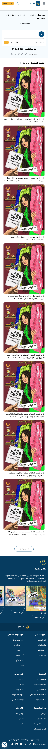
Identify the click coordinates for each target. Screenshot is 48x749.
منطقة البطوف (40, 699)
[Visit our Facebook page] (34, 744)
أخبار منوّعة (19, 674)
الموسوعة (20, 689)
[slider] (24, 38)
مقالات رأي (20, 660)
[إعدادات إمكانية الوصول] (4, 744)
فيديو (22, 665)
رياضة (22, 684)
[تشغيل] (41, 34)
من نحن (43, 713)
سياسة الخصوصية (40, 724)
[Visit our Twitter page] (26, 744)
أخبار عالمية (20, 655)
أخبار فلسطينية (18, 640)
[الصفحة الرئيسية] (34, 3)
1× (6, 42)
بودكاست (42, 655)
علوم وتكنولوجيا (18, 694)
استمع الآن (37, 617)
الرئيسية (41, 15)
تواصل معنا (19, 719)
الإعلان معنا (19, 713)
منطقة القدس (41, 679)
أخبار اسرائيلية (19, 645)
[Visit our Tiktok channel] (13, 744)
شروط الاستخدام (40, 729)
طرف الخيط (21, 15)
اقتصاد (21, 679)
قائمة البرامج (41, 645)
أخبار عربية (20, 650)
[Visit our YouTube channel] (22, 744)
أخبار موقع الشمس (15, 634)
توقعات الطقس (18, 699)
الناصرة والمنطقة (40, 684)
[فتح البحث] (17, 3)
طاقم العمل (42, 719)
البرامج (31, 15)
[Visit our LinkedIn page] (17, 744)
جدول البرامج (41, 650)
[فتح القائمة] (44, 3)
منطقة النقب (41, 689)
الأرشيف (21, 724)
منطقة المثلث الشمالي (38, 694)
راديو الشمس (40, 634)
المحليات (42, 674)
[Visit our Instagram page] (31, 744)
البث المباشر (6, 3)
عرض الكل (25, 63)
